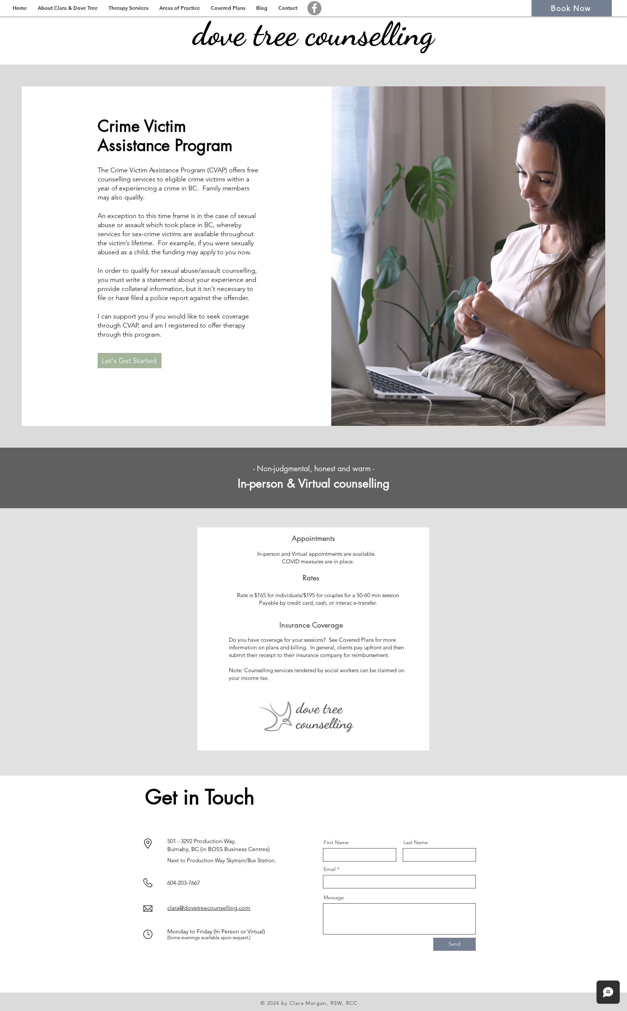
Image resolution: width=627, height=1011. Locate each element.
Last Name (415, 842)
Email (330, 869)
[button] (67, 8)
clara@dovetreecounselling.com (208, 907)
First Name (336, 842)
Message (334, 897)
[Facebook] (314, 8)
